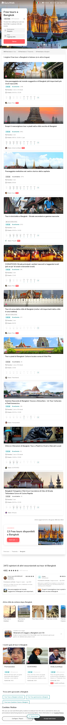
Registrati (62, 3)
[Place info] (24, 18)
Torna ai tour (34, 716)
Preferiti (46, 3)
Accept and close (50, 719)
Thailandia (15, 551)
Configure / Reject (17, 719)
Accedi (54, 3)
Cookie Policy (59, 713)
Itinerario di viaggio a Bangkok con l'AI (28, 633)
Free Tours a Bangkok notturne (13, 697)
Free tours (6, 551)
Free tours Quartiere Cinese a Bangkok (16, 702)
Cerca (14, 41)
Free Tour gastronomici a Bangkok (38, 697)
